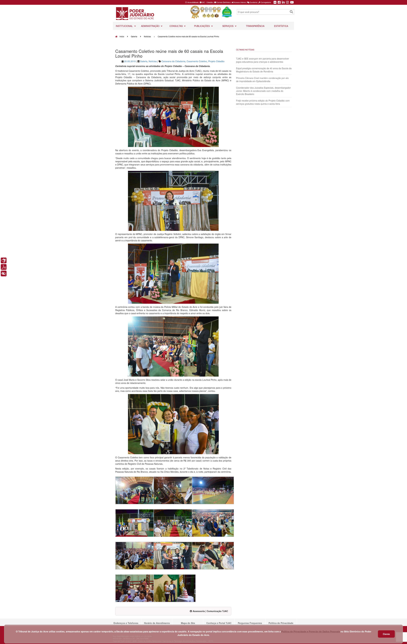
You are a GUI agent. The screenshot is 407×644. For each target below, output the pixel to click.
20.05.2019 (130, 61)
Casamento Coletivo (197, 61)
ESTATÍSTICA (281, 26)
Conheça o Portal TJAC (218, 623)
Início (121, 36)
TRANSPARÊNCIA (255, 26)
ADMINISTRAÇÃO (150, 26)
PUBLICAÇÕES (202, 26)
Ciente (386, 634)
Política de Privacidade (281, 623)
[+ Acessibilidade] (4, 273)
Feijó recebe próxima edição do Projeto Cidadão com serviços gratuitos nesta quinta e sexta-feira (263, 102)
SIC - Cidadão (207, 2)
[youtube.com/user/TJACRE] (292, 2)
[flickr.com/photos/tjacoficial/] (275, 2)
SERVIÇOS (228, 26)
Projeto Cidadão (216, 61)
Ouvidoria (253, 2)
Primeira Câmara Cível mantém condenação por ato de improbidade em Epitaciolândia (262, 79)
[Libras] (4, 260)
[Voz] (4, 267)
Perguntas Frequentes (250, 623)
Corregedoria (265, 2)
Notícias (147, 36)
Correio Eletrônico (223, 2)
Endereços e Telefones (126, 623)
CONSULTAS (176, 26)
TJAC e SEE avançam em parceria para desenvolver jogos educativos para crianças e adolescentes (262, 60)
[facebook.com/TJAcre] (279, 2)
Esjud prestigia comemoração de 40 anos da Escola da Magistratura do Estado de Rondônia (264, 70)
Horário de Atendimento (157, 623)
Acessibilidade (192, 2)
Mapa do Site (188, 623)
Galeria (134, 36)
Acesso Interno (240, 2)
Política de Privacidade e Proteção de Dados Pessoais (310, 631)
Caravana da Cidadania (173, 61)
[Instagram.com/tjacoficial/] (287, 2)
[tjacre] (283, 2)
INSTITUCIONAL (124, 26)
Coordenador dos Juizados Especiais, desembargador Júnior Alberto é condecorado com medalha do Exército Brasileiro (263, 91)
